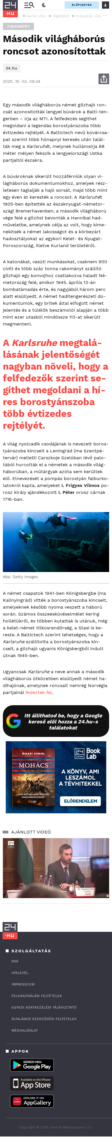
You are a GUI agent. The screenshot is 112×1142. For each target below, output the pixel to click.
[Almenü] (29, 5)
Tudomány (18, 26)
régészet (60, 16)
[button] (105, 16)
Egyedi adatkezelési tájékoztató (43, 1007)
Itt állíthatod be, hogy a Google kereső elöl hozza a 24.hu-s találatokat (63, 721)
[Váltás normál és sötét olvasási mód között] (43, 5)
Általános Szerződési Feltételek (44, 1019)
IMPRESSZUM (22, 984)
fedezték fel (38, 692)
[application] (56, 868)
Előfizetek (82, 4)
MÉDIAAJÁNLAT (24, 1030)
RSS (14, 961)
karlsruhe (36, 16)
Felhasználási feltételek (36, 996)
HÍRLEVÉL (19, 973)
